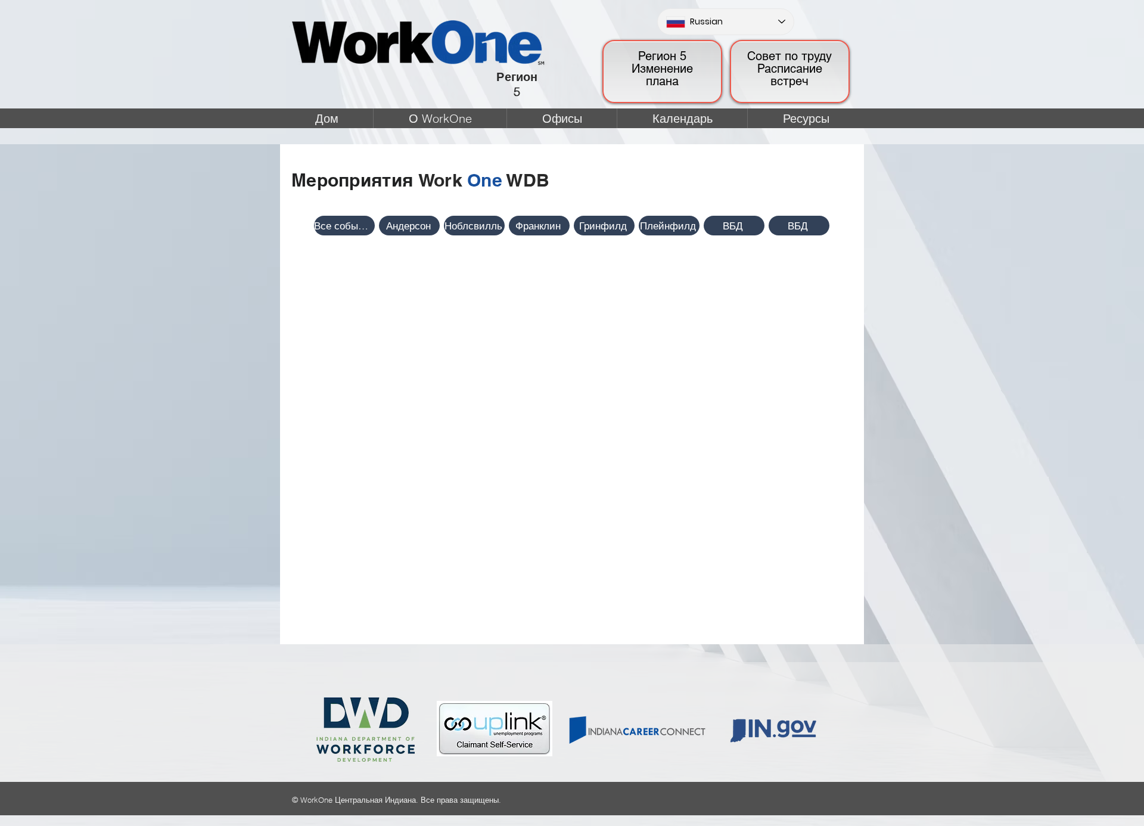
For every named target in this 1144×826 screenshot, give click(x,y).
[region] (662, 71)
